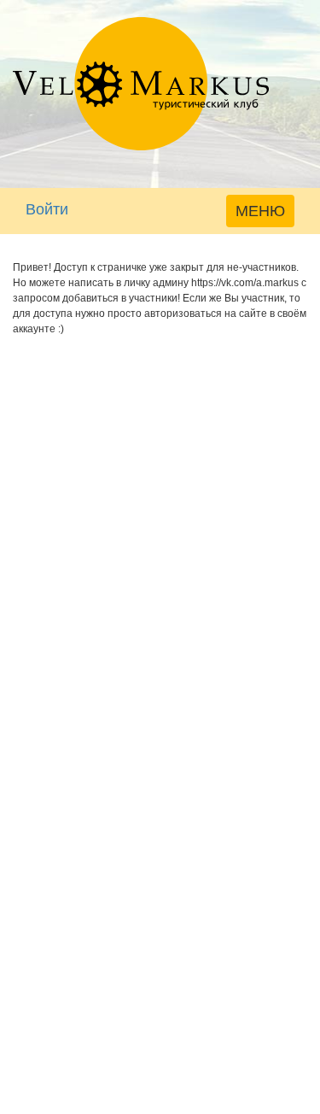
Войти (47, 209)
